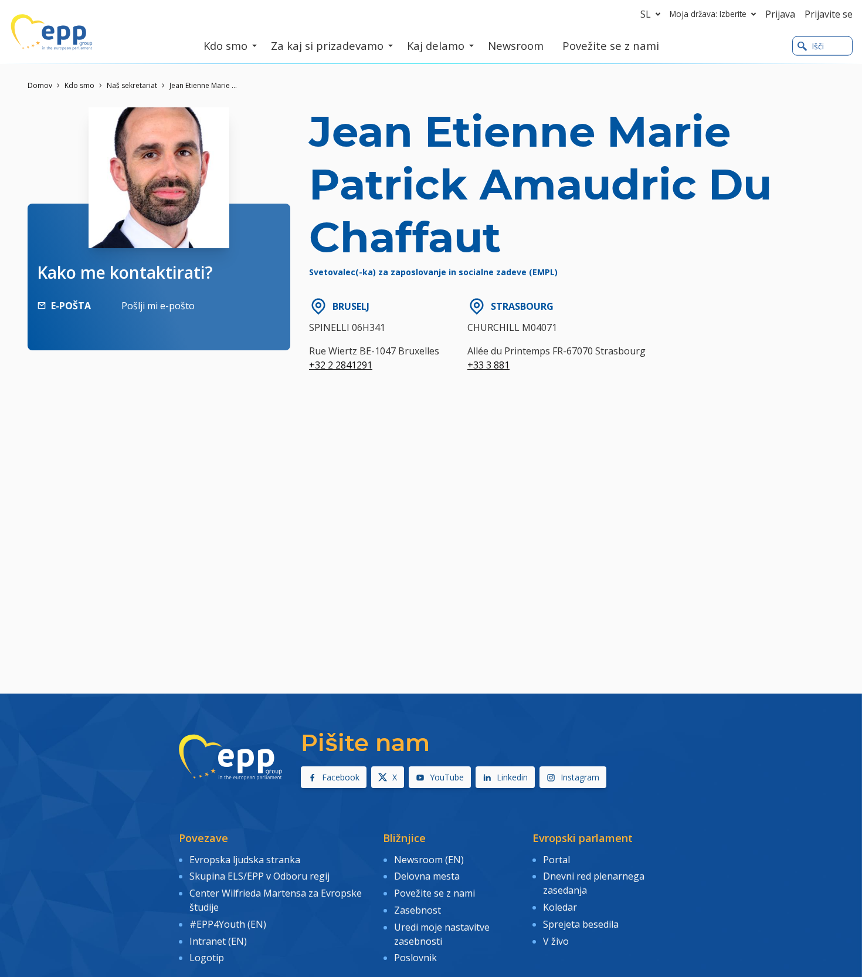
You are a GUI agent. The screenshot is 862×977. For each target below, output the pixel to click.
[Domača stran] (51, 32)
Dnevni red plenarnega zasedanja (593, 883)
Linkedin (512, 777)
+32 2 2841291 (340, 365)
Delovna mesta (427, 876)
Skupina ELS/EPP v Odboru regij (259, 876)
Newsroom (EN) (429, 859)
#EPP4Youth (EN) (227, 924)
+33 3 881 (488, 365)
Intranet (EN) (218, 941)
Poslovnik (415, 957)
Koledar (560, 907)
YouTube (447, 777)
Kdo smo (79, 85)
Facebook (340, 777)
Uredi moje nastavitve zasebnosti (442, 934)
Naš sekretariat (132, 85)
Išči (818, 46)
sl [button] (645, 14)
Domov (40, 85)
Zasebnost (417, 910)
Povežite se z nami (434, 893)
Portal (556, 859)
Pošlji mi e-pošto (158, 305)
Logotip (206, 957)
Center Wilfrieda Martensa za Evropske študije (275, 900)
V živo (556, 941)
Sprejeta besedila (581, 924)
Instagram (580, 777)
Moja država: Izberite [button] (708, 13)
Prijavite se (829, 14)
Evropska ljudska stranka (244, 859)
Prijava (780, 14)
